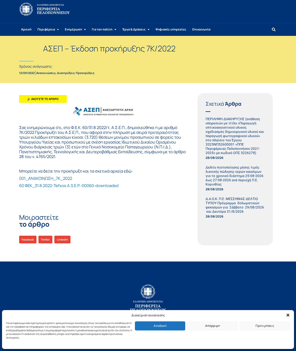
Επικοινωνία (201, 29)
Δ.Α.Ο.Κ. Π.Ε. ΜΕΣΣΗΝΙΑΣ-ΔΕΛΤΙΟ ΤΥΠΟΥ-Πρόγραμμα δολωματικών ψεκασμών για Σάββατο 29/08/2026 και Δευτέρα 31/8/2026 (235, 205)
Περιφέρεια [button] (46, 29)
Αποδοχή (160, 326)
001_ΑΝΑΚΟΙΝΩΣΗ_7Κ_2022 (45, 178)
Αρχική (26, 29)
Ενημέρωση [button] (73, 29)
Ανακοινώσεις (46, 73)
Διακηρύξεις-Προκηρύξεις (75, 73)
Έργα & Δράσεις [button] (134, 29)
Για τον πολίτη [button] (102, 29)
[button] (288, 315)
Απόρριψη (212, 326)
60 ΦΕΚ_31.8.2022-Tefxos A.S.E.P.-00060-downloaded (69, 185)
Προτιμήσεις (265, 326)
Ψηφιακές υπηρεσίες (170, 29)
